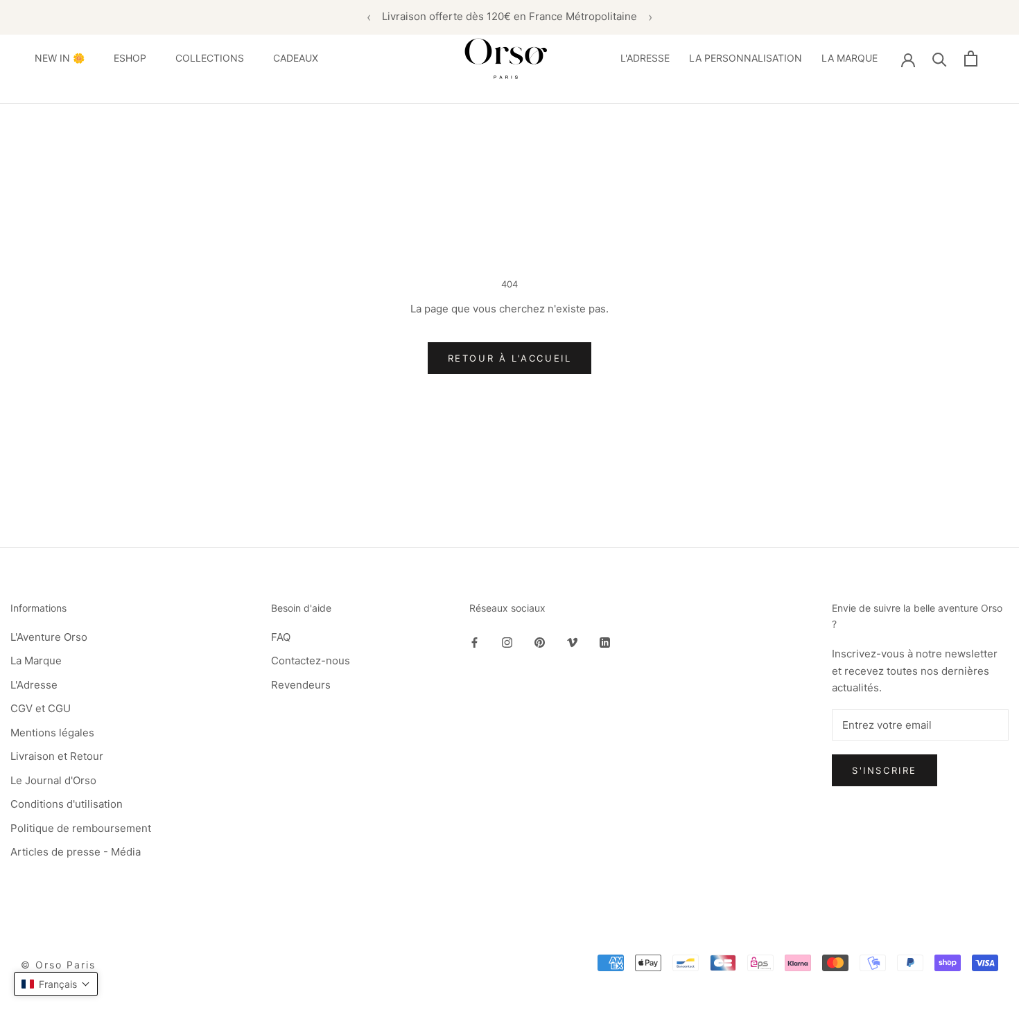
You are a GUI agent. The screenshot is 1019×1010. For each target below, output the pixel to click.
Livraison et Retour (56, 756)
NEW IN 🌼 (60, 58)
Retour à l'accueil (510, 358)
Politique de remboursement (80, 828)
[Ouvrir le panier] (970, 59)
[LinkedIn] (605, 642)
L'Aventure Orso (48, 637)
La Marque (36, 660)
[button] (56, 984)
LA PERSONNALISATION (745, 58)
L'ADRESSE (645, 58)
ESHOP (130, 58)
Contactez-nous (310, 660)
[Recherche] (939, 58)
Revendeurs (301, 684)
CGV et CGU (40, 708)
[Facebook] (474, 642)
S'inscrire (884, 770)
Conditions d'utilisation (66, 803)
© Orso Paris (58, 965)
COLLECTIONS (209, 58)
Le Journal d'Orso (53, 780)
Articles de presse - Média (75, 851)
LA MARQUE (849, 58)
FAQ (280, 637)
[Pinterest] (539, 642)
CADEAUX (295, 58)
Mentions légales (52, 732)
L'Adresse (34, 684)
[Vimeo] (572, 642)
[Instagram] (507, 642)
